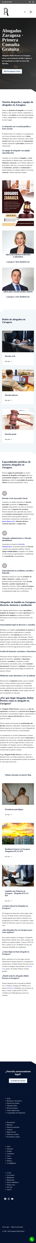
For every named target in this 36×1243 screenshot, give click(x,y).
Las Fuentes (10, 1175)
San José (9, 1187)
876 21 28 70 (8, 2)
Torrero (9, 1189)
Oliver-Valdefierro (12, 1182)
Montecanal (10, 1180)
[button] (25, 12)
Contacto (9, 1129)
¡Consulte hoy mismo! (18, 1081)
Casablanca (10, 1153)
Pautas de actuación (13, 1127)
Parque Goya (11, 1185)
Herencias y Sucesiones (14, 1101)
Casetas (9, 1158)
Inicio (8, 1098)
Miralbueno (10, 1177)
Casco (9, 1156)
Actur (8, 1146)
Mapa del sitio (11, 1132)
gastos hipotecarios (8, 521)
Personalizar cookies (13, 1137)
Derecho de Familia (13, 1103)
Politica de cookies (13, 1134)
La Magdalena (11, 1163)
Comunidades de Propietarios (16, 1113)
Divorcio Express (12, 1108)
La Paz (9, 1173)
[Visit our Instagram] (8, 1198)
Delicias (10, 988)
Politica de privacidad (17, 1227)
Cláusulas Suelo (12, 1105)
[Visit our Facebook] (5, 1198)
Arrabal (9, 1151)
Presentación (11, 1122)
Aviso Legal (5, 1227)
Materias (9, 1125)
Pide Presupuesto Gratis (12, 71)
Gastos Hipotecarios (13, 1110)
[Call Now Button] (31, 1239)
